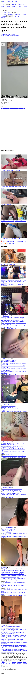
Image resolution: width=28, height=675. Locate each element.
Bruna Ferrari (16, 374)
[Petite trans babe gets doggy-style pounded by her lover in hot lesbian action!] (14, 631)
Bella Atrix (8, 532)
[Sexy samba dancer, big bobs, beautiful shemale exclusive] (14, 584)
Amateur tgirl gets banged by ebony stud (11, 490)
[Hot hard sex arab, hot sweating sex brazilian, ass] (13, 456)
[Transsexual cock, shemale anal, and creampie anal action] (14, 591)
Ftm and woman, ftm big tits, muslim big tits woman (13, 280)
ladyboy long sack (19, 645)
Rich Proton (9, 595)
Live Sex (17, 16)
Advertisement (4, 650)
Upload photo (10, 652)
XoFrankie (6, 316)
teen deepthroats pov (6, 639)
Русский (19, 6)
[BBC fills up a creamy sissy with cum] (10, 626)
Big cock (4, 34)
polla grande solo (11, 640)
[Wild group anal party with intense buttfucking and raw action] (14, 534)
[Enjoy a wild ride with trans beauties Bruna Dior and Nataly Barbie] (14, 370)
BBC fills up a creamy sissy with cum (10, 628)
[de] (23, 623)
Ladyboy (7, 35)
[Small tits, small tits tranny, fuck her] (13, 263)
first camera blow (15, 639)
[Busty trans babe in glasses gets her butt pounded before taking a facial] (14, 324)
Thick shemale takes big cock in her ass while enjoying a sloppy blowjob (12, 446)
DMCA (21, 650)
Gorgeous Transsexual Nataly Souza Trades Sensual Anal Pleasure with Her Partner (13, 495)
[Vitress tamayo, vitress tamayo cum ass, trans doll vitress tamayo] (14, 364)
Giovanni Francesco (11, 328)
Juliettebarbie (6, 359)
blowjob (23, 108)
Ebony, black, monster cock (7, 407)
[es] (4, 527)
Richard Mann (22, 595)
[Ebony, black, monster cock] (8, 406)
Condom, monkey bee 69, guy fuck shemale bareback (14, 411)
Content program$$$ (19, 649)
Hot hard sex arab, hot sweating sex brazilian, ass (13, 457)
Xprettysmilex (9, 527)
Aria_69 (3, 625)
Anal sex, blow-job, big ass (7, 530)
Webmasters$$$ (10, 649)
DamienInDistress (7, 487)
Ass (7, 34)
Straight (4, 12)
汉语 (3, 4)
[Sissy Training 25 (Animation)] (9, 360)
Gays (9, 12)
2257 (5, 652)
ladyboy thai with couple (12, 646)
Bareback (13, 35)
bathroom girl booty (20, 642)
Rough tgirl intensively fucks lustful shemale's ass (13, 636)
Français (14, 4)
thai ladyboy (6, 108)
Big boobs (11, 34)
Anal (3, 35)
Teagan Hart (9, 454)
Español (25, 6)
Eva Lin (8, 588)
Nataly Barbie (9, 374)
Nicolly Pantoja (15, 595)
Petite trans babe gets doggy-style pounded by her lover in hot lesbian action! (13, 633)
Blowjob (18, 35)
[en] (2, 316)
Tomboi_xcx (6, 404)
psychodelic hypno (7, 642)
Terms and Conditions (13, 650)
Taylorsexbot (4, 567)
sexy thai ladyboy (10, 645)
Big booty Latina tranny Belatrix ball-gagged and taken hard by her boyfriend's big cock (13, 579)
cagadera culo (18, 640)
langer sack (3, 645)
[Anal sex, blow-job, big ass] (8, 529)
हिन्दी (24, 4)
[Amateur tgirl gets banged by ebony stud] (11, 489)
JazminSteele (6, 442)
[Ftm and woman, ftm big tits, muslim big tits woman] (13, 278)
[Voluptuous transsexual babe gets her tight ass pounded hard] (14, 283)
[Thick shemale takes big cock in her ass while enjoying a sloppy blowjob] (14, 444)
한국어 (13, 6)
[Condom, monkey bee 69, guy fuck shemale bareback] (14, 410)
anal (20, 108)
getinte (14, 642)
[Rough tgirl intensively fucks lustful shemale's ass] (13, 635)
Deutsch (20, 4)
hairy (2, 108)
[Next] (1, 240)
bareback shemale (14, 108)
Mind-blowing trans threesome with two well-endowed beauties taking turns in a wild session (12, 320)
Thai (10, 35)
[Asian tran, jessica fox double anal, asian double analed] (14, 450)
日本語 (8, 6)
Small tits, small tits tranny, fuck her (9, 264)
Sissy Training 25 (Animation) (8, 361)
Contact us (3, 649)
